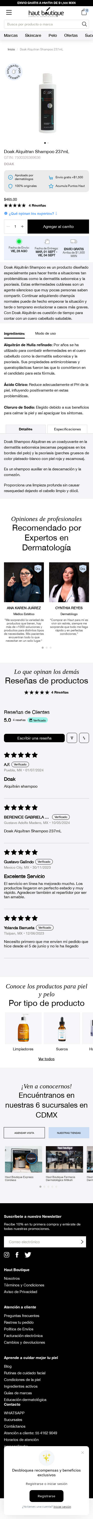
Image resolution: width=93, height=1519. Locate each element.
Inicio (11, 49)
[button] (9, 12)
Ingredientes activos (21, 1386)
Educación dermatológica (25, 1400)
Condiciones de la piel (22, 1380)
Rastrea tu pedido (19, 1322)
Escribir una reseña (34, 738)
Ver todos (46, 1059)
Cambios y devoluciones (24, 1342)
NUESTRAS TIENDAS (69, 1132)
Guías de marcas (18, 1393)
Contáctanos (15, 1426)
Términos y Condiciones (24, 1285)
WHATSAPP (14, 1413)
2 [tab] (48, 143)
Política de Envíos (18, 1329)
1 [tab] (45, 143)
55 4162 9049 (46, 1433)
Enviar (82, 1242)
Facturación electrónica (23, 1336)
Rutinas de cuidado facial (24, 1373)
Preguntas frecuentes (21, 1316)
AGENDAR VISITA (24, 1132)
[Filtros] (72, 738)
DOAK (9, 164)
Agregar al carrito (58, 226)
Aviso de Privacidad (20, 1292)
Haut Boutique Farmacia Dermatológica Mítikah (60, 1178)
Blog (8, 1366)
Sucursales (13, 1420)
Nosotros (12, 1278)
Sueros (62, 1049)
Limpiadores (23, 1049)
